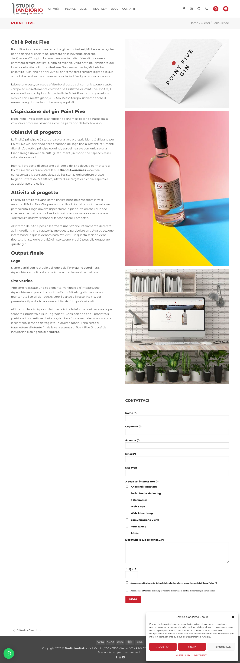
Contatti (128, 8)
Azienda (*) (132, 440)
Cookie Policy (183, 655)
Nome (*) (131, 413)
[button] (233, 617)
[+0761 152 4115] (207, 8)
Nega (192, 646)
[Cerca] (216, 9)
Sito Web (131, 467)
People (70, 8)
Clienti (84, 8)
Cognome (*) (133, 426)
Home (194, 23)
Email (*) (130, 454)
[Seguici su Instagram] (120, 657)
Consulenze (220, 23)
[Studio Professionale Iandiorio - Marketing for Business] (27, 9)
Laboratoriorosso (22, 84)
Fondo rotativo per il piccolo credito (120, 652)
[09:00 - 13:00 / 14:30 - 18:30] (199, 8)
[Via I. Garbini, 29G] (184, 8)
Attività (53, 8)
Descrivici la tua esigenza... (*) (144, 539)
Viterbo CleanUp (29, 630)
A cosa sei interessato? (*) (141, 481)
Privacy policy (199, 655)
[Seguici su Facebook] (116, 657)
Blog (114, 8)
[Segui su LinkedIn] (123, 657)
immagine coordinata (84, 267)
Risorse (99, 8)
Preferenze (221, 646)
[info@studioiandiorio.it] (191, 8)
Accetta (163, 646)
